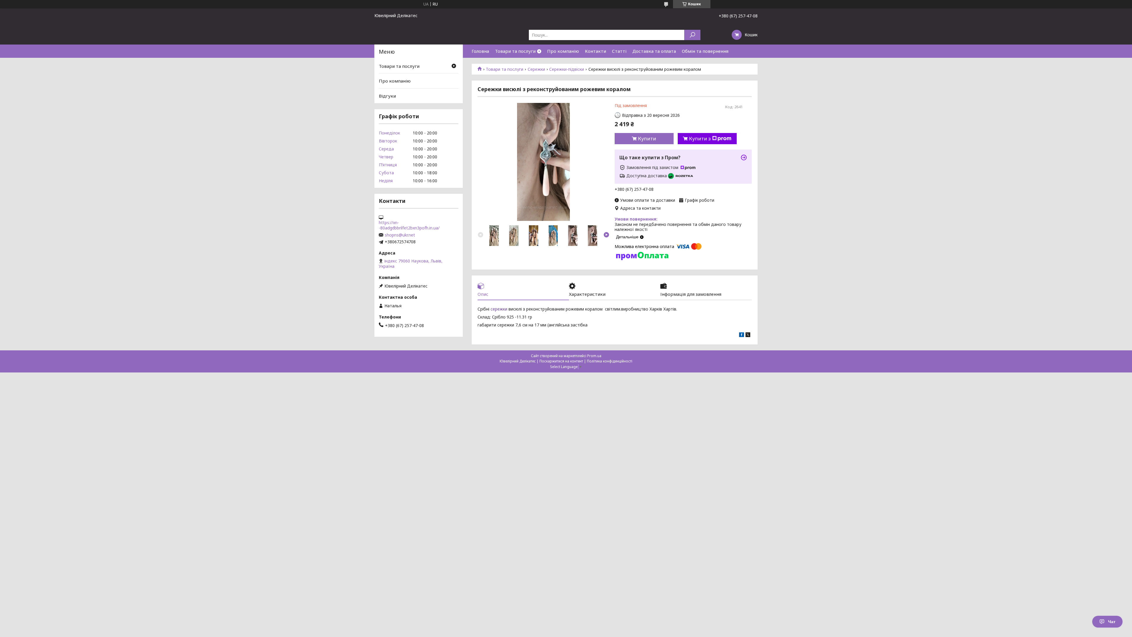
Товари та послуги (515, 51)
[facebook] (741, 335)
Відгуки (387, 96)
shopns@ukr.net (400, 235)
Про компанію (563, 51)
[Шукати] (692, 35)
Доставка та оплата (654, 51)
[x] (748, 335)
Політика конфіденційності (609, 361)
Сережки (536, 69)
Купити (647, 138)
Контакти (595, 51)
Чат (1111, 621)
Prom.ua (594, 355)
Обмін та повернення (705, 51)
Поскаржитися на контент (561, 361)
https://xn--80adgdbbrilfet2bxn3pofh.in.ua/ (409, 225)
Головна (480, 51)
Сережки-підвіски (566, 69)
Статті (619, 51)
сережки (499, 309)
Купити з (700, 138)
